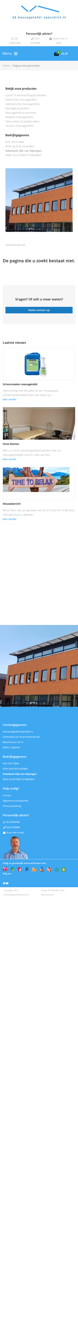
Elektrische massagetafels (21, 99)
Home (6, 65)
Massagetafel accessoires (20, 112)
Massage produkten (17, 108)
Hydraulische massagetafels (22, 104)
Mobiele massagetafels (19, 117)
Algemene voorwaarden (15, 800)
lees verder (10, 399)
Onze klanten (11, 444)
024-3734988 (13, 827)
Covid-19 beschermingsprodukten (26, 95)
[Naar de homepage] (39, 15)
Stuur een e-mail (15, 832)
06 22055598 (12, 822)
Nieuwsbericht (12, 503)
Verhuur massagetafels (19, 125)
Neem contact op (39, 310)
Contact (7, 795)
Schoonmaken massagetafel (20, 384)
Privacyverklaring (12, 806)
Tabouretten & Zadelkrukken (22, 121)
